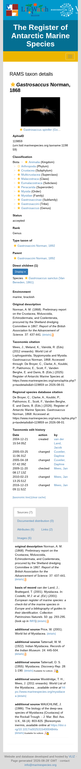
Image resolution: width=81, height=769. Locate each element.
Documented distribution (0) (35, 520)
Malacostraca (30, 178)
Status (17, 215)
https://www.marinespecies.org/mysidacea (40, 691)
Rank (16, 228)
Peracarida (28, 187)
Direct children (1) (25, 265)
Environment (22, 291)
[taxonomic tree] (22, 497)
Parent (17, 253)
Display (19, 271)
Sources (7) (25, 512)
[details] (46, 334)
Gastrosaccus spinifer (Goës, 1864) (46, 129)
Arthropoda (28, 166)
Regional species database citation (38, 392)
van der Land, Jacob (59, 443)
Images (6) (24, 538)
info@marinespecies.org (40, 764)
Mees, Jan (61, 468)
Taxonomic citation (26, 342)
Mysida (26, 191)
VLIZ (72, 756)
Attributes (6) (25, 529)
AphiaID (18, 136)
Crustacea (28, 170)
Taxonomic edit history (29, 429)
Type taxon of (22, 240)
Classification (22, 156)
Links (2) (47, 529)
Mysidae (26, 195)
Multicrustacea (30, 174)
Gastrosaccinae (31, 199)
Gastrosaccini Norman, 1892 (36, 245)
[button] (13, 84)
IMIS (32, 621)
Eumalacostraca (31, 183)
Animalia (34, 162)
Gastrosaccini (30, 204)
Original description (27, 304)
